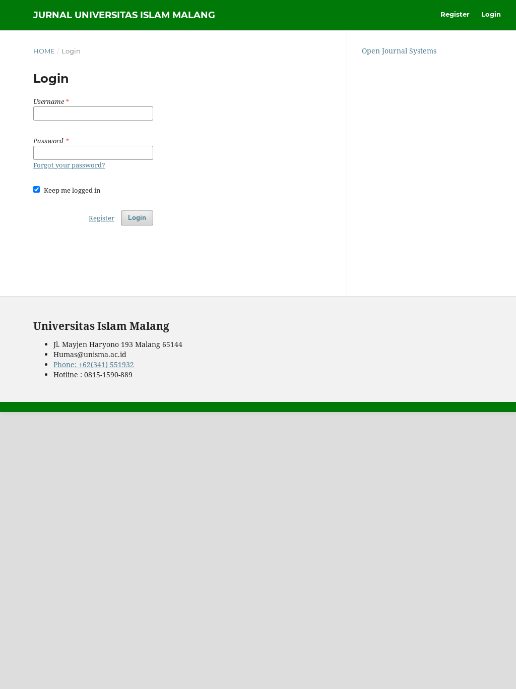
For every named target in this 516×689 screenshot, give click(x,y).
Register (455, 14)
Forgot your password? (69, 164)
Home (44, 51)
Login (491, 14)
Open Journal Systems (399, 50)
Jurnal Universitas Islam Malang (124, 15)
